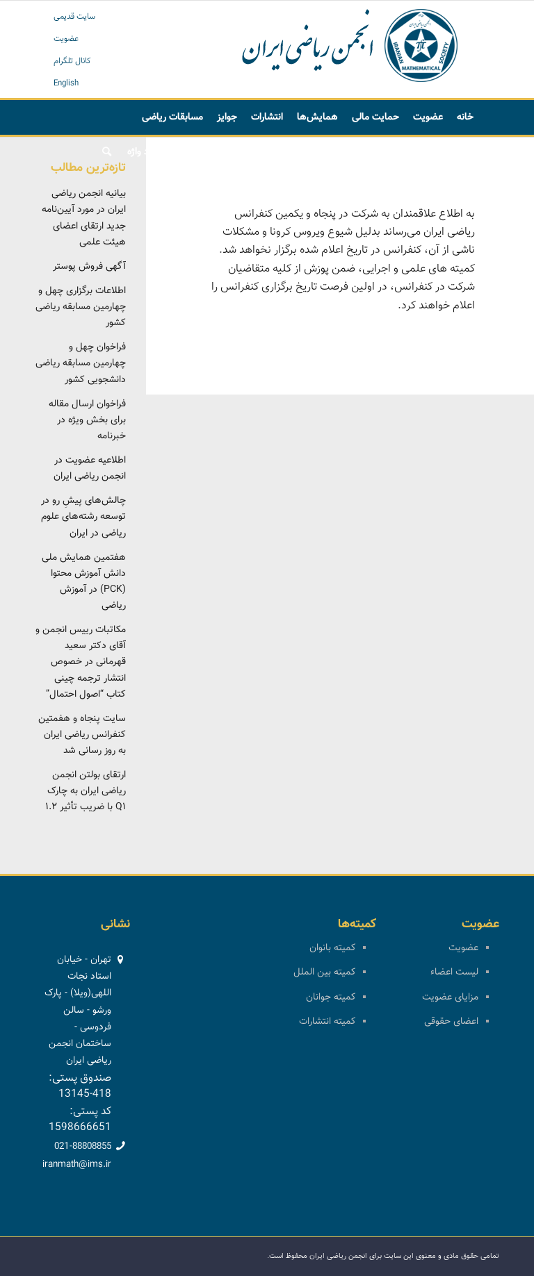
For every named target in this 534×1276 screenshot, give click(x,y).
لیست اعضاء (454, 972)
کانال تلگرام (72, 61)
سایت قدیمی (74, 16)
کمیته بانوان (332, 948)
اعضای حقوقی (451, 1021)
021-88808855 (82, 1146)
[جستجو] (106, 152)
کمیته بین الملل (324, 972)
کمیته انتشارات (327, 1021)
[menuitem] (465, 117)
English (66, 83)
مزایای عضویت (450, 997)
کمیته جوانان (330, 997)
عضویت (66, 39)
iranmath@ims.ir (76, 1165)
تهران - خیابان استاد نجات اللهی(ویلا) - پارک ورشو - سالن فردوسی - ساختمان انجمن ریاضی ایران (77, 1010)
